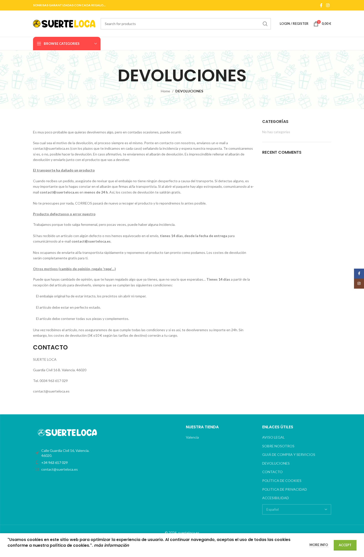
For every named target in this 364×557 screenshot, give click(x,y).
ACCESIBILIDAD (275, 498)
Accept (345, 545)
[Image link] (67, 432)
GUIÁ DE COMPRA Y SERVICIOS (288, 454)
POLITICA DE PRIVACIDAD (284, 489)
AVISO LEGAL (273, 437)
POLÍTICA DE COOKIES (281, 480)
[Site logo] (64, 23)
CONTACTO (272, 472)
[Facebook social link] (321, 5)
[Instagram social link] (327, 5)
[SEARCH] (265, 24)
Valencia (192, 437)
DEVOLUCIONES (276, 463)
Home (165, 91)
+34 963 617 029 (54, 462)
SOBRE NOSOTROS (278, 446)
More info (319, 545)
